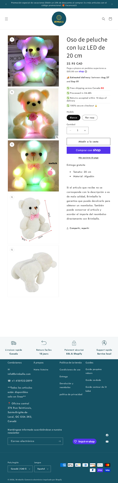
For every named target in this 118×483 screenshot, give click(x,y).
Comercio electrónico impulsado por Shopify (43, 479)
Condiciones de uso (70, 369)
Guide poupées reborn (94, 371)
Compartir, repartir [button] (79, 228)
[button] (6, 19)
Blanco (73, 117)
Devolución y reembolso (66, 385)
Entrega (64, 376)
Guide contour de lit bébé (96, 388)
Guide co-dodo (93, 380)
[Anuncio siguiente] (112, 4)
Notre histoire (41, 369)
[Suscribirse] (59, 441)
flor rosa (89, 117)
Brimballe (20, 479)
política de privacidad (71, 394)
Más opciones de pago (89, 157)
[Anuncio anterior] (6, 4)
